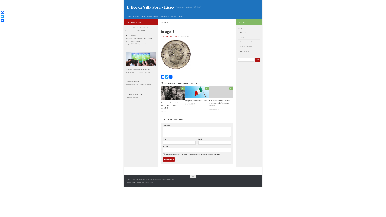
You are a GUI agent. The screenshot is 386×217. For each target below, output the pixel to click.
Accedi (242, 37)
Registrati (243, 32)
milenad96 (143, 44)
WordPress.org (244, 51)
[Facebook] (2, 12)
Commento (167, 125)
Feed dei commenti (246, 47)
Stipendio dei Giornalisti (168, 16)
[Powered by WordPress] (134, 182)
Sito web (165, 146)
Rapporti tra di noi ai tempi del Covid (138, 69)
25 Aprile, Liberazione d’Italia (196, 100)
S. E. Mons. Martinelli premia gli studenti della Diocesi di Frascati (219, 103)
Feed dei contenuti (246, 42)
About (129, 16)
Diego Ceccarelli (145, 72)
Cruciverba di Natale (132, 81)
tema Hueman (149, 182)
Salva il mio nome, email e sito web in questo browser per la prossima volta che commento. (192, 154)
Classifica (136, 16)
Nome (164, 139)
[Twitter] (2, 16)
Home (181, 16)
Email (200, 139)
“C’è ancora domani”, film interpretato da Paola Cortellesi (170, 105)
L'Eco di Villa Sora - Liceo (150, 7)
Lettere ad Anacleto (132, 98)
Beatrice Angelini (170, 37)
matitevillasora (146, 84)
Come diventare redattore (150, 16)
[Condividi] (2, 20)
